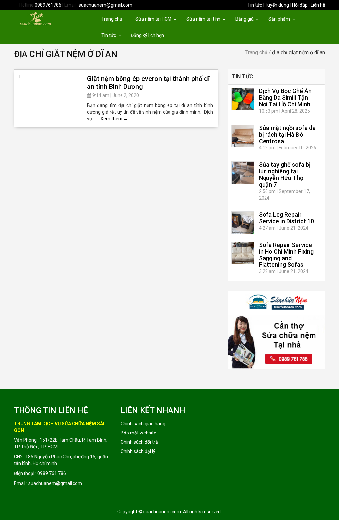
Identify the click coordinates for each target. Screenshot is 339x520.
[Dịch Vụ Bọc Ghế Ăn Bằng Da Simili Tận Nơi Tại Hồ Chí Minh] (243, 99)
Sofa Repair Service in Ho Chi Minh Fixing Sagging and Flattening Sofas (286, 254)
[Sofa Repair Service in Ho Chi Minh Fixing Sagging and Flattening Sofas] (243, 253)
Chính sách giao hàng (143, 423)
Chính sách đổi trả (139, 442)
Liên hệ (318, 5)
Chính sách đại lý (138, 451)
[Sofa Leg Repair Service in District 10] (243, 223)
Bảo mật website (138, 432)
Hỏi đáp (300, 5)
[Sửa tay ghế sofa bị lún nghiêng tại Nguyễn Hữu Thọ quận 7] (243, 173)
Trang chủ (256, 52)
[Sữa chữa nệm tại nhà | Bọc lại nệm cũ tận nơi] (46, 18)
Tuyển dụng (277, 5)
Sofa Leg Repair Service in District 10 (286, 218)
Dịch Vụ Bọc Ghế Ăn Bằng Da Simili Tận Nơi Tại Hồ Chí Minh (285, 97)
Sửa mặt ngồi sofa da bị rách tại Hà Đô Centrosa (287, 134)
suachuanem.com (162, 511)
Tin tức (254, 5)
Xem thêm (114, 118)
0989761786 (48, 5)
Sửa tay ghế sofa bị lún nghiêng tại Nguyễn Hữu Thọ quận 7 (285, 174)
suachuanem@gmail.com (105, 5)
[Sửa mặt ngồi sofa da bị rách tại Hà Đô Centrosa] (243, 136)
